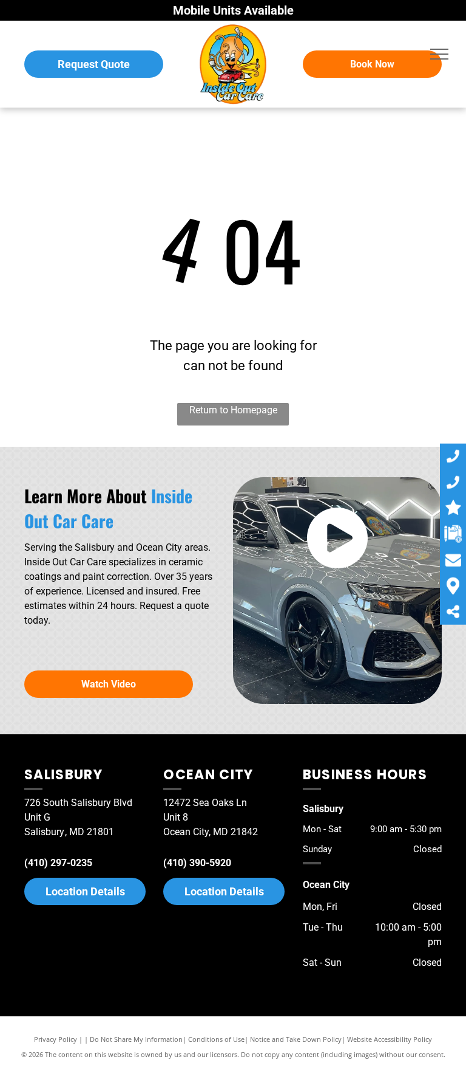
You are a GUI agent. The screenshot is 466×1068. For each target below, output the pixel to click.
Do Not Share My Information (136, 1039)
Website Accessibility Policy (389, 1039)
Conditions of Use (216, 1039)
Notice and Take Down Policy (296, 1039)
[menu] (439, 54)
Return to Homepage (233, 410)
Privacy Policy (55, 1039)
